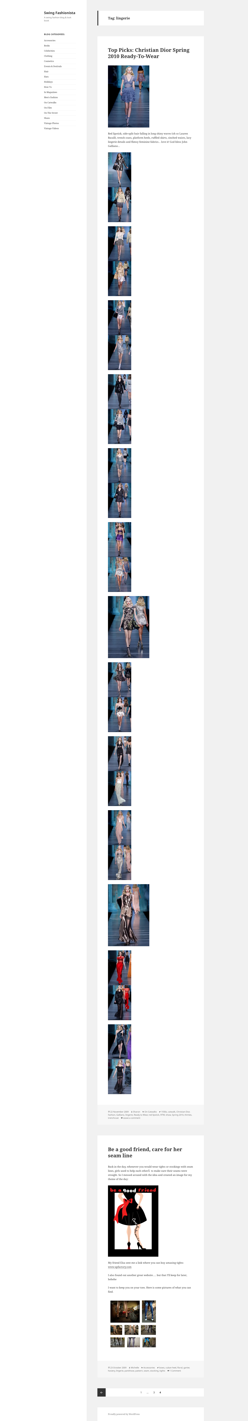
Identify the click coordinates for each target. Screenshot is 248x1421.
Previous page (101, 1392)
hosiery (111, 1370)
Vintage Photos (51, 123)
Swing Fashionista (59, 12)
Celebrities (49, 50)
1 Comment (175, 1370)
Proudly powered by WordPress (124, 1414)
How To (48, 87)
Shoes (47, 118)
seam (146, 1370)
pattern (139, 1370)
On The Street (51, 112)
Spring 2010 (178, 1114)
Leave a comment (131, 1117)
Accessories (49, 40)
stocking (154, 1370)
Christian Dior (183, 1111)
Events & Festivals (53, 66)
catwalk (171, 1111)
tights (162, 1370)
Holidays (48, 81)
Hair (46, 71)
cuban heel (171, 1367)
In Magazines (50, 92)
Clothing (48, 56)
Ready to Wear (141, 1114)
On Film (48, 107)
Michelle (135, 1367)
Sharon (136, 1111)
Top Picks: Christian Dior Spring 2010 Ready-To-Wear (148, 52)
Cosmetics (49, 61)
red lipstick (154, 1114)
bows (162, 1367)
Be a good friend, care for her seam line (145, 1152)
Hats (46, 76)
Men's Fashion (51, 97)
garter (186, 1367)
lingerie (129, 1114)
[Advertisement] (60, 173)
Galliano (120, 1114)
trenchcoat (113, 1117)
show (168, 1114)
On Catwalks (50, 102)
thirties (188, 1114)
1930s (164, 1111)
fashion (111, 1114)
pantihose (129, 1370)
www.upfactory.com (119, 1267)
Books (47, 45)
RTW (162, 1114)
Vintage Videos (51, 128)
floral (180, 1367)
